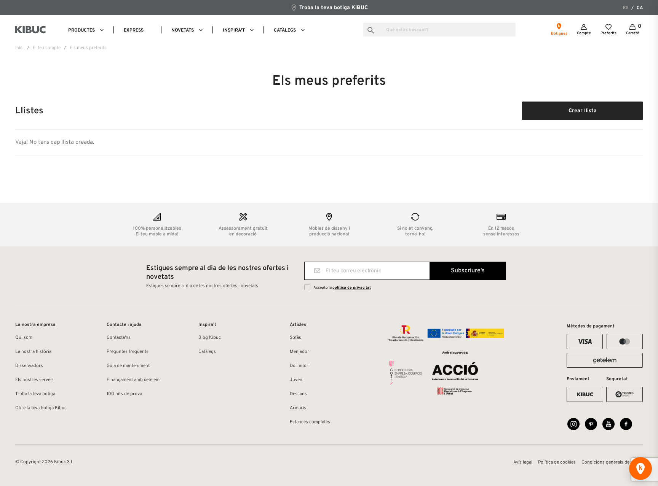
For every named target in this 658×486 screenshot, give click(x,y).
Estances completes (310, 422)
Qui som (23, 338)
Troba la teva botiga (35, 394)
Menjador (299, 352)
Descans (298, 394)
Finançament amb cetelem (133, 380)
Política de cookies (557, 462)
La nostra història (33, 352)
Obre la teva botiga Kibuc (41, 408)
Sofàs (295, 338)
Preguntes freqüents (128, 352)
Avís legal (522, 462)
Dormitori (300, 366)
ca (640, 8)
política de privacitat (351, 287)
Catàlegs (207, 352)
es (625, 8)
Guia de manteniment (128, 366)
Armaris (298, 408)
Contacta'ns (119, 338)
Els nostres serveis (34, 380)
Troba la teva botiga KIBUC (333, 8)
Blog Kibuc (209, 338)
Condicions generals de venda (612, 462)
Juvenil (297, 380)
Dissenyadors (29, 366)
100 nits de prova (124, 394)
